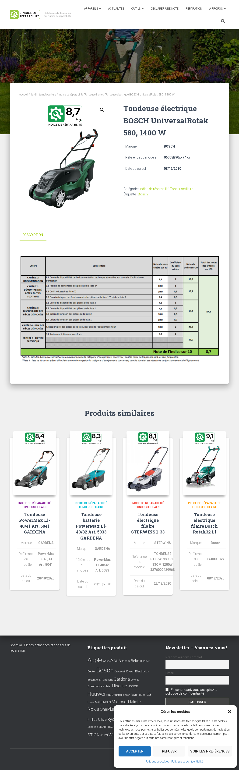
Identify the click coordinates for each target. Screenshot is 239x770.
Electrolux (142, 671)
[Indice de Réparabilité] (42, 14)
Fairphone (107, 679)
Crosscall (120, 671)
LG (148, 694)
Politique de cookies (157, 761)
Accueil (23, 94)
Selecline (93, 726)
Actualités (116, 8)
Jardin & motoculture (43, 94)
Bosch (143, 194)
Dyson (130, 671)
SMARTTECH (106, 726)
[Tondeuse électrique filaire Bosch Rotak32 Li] (204, 463)
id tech (126, 694)
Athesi (126, 661)
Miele (135, 701)
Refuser (169, 751)
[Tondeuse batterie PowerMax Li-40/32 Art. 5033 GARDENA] (91, 463)
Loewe (91, 702)
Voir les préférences (209, 751)
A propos (216, 8)
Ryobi (112, 719)
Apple (95, 660)
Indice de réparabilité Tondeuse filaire (80, 94)
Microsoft (120, 701)
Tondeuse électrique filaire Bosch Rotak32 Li (204, 523)
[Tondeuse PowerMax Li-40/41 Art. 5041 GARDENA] (34, 463)
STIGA (93, 735)
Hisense (119, 686)
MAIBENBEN (103, 702)
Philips (92, 719)
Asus (115, 660)
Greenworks (96, 686)
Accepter (135, 751)
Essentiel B (94, 679)
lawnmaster (138, 694)
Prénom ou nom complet (183, 657)
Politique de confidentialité (187, 761)
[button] (229, 711)
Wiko (113, 735)
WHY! (104, 735)
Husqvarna (114, 694)
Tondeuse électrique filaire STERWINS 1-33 (148, 523)
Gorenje (134, 679)
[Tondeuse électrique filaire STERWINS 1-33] (148, 463)
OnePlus (107, 709)
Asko (106, 661)
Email (169, 673)
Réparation (194, 8)
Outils (136, 8)
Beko (134, 660)
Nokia (93, 709)
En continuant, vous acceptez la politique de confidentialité (191, 691)
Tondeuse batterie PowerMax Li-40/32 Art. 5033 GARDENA (91, 526)
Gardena (122, 679)
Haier (108, 686)
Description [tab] (33, 235)
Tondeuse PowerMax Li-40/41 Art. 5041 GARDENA (34, 523)
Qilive (102, 719)
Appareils (91, 8)
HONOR (133, 686)
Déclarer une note (165, 8)
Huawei (96, 694)
